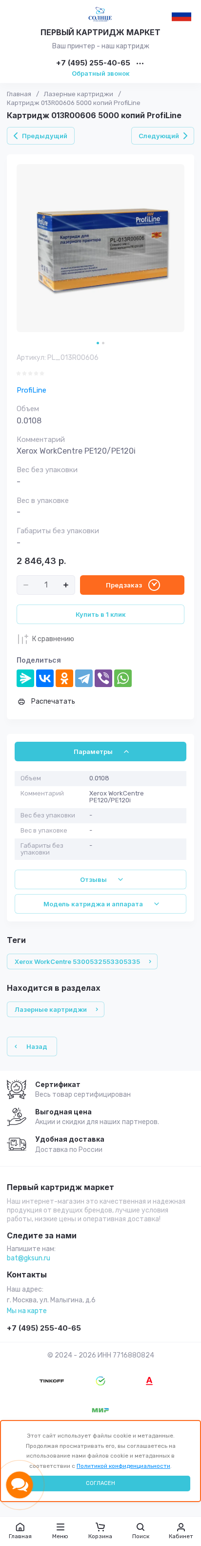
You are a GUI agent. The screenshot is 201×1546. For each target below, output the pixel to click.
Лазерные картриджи (78, 94)
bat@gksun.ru (28, 1258)
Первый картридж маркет (60, 1187)
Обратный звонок (101, 73)
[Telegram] (84, 678)
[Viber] (103, 678)
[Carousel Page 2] (103, 343)
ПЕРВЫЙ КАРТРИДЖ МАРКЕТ (100, 32)
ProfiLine (31, 390)
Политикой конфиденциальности (123, 1465)
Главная (19, 94)
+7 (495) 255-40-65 (93, 63)
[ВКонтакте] (45, 678)
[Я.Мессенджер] (25, 678)
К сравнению (53, 639)
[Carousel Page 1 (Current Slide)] (98, 343)
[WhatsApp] (123, 678)
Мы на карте (27, 1311)
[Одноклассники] (64, 678)
